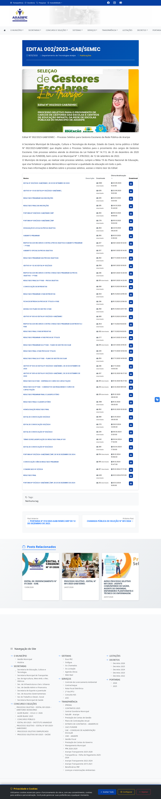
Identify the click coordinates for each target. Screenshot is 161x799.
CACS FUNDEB (71, 727)
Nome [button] (26, 178)
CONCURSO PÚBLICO (26, 719)
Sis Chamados (71, 665)
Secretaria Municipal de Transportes (32, 675)
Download (131, 184)
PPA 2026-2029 (71, 748)
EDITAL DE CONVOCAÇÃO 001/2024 (36, 417)
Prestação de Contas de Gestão (78, 717)
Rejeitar (145, 792)
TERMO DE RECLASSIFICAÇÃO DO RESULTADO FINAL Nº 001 (44, 439)
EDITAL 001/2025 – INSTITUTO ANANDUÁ (34, 722)
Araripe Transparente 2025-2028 (78, 752)
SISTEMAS (77, 30)
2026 (115, 683)
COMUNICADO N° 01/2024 (33, 469)
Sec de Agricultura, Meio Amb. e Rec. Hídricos (33, 679)
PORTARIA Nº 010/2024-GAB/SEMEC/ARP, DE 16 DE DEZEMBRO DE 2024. (49, 454)
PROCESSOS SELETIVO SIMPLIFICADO (33, 731)
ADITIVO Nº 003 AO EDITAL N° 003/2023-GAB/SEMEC (42, 316)
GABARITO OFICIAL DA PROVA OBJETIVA (38, 251)
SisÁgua (68, 662)
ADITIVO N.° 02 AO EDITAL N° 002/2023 (37, 265)
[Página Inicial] (5, 30)
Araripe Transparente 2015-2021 (78, 764)
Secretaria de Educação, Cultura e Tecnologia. (31, 670)
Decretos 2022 (119, 676)
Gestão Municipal (24, 659)
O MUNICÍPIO (16, 30)
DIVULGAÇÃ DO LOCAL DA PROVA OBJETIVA (39, 228)
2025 (115, 686)
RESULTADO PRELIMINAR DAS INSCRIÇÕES (38, 198)
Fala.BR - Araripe (72, 714)
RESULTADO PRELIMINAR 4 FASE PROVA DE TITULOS (41, 337)
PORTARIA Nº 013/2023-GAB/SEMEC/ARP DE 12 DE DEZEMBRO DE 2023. (51, 522)
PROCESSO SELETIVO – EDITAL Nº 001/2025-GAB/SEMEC (35, 726)
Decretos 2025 (119, 666)
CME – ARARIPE (71, 736)
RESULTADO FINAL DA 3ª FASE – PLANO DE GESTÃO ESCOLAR (45, 358)
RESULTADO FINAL (29, 475)
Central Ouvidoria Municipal (77, 711)
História (20, 662)
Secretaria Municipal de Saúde (30, 700)
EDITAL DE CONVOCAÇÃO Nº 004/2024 (38, 447)
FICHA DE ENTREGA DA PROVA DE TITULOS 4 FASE (41, 301)
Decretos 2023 (119, 672)
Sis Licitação (70, 668)
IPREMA (68, 705)
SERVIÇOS (91, 30)
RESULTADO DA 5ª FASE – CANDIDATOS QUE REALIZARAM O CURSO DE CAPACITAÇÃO (48, 388)
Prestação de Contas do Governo (78, 742)
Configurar (127, 792)
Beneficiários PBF (72, 767)
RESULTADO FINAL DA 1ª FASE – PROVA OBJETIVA (40, 280)
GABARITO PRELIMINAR (31, 236)
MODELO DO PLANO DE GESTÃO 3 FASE (37, 309)
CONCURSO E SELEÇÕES (56, 30)
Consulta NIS (70, 695)
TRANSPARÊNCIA (109, 30)
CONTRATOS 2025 (72, 708)
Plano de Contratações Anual (77, 721)
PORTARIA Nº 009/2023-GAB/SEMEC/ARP (38, 221)
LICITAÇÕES (127, 30)
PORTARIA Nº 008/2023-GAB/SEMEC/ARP (38, 213)
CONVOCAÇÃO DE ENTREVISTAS (35, 287)
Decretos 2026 (119, 663)
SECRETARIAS (34, 30)
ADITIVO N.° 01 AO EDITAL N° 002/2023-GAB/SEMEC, (42, 191)
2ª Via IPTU (69, 691)
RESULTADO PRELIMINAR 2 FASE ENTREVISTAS (39, 294)
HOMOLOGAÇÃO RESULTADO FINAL (36, 409)
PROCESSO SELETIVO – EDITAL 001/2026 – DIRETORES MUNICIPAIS (34, 708)
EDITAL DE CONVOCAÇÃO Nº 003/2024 (37, 432)
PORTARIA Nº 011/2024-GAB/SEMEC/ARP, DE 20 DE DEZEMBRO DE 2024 (49, 483)
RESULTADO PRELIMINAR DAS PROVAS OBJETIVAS (40, 258)
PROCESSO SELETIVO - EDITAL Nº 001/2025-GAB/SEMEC (80, 582)
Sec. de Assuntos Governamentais (31, 694)
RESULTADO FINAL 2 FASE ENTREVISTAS (37, 331)
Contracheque (71, 685)
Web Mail (69, 675)
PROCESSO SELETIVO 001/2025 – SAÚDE (34, 734)
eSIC (67, 698)
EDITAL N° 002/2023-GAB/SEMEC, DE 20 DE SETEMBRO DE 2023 (46, 183)
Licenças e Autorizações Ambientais (80, 770)
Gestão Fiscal (70, 739)
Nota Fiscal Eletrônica (74, 688)
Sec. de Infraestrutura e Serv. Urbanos (33, 684)
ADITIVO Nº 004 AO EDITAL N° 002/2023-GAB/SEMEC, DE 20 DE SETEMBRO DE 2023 (51, 367)
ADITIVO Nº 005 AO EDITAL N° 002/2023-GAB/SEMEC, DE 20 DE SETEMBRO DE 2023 (51, 374)
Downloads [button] (100, 178)
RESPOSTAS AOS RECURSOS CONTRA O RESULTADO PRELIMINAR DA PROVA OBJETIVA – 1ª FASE (50, 274)
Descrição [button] (90, 178)
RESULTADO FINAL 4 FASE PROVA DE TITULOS (39, 351)
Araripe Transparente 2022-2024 (78, 760)
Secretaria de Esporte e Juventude (31, 690)
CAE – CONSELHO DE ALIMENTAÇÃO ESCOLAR (80, 731)
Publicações (85, 55)
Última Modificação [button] (118, 175)
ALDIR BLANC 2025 (25, 716)
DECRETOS (141, 30)
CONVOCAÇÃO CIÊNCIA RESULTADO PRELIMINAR (41, 462)
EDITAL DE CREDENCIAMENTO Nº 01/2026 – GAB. (40, 582)
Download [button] (133, 178)
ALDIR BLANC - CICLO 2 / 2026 (30, 713)
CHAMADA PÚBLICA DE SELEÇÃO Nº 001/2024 (109, 521)
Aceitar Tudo (108, 792)
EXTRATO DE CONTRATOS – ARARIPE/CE (81, 724)
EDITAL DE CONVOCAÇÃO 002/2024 (36, 424)
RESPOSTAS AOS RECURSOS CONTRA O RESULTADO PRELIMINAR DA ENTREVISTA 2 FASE (52, 325)
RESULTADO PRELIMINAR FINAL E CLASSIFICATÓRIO (41, 394)
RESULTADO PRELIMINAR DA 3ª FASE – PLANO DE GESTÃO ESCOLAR (47, 345)
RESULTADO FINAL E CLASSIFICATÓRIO (37, 402)
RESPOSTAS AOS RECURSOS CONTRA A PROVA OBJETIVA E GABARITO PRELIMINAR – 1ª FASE (52, 244)
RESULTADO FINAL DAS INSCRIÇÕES (36, 206)
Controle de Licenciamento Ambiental (81, 682)
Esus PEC (69, 659)
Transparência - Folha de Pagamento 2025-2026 (83, 756)
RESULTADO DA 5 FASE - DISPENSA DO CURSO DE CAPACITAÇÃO (47, 381)
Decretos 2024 (119, 669)
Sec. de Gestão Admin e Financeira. (32, 687)
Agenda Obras (71, 672)
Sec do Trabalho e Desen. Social (30, 697)
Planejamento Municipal (75, 745)
